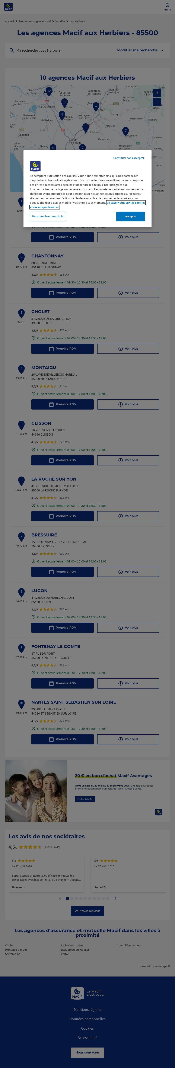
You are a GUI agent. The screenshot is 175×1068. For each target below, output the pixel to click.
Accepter (130, 216)
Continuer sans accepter (128, 158)
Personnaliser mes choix (48, 216)
